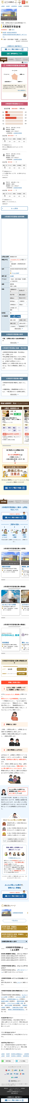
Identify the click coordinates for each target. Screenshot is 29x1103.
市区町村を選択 (21, 669)
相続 (17, 1074)
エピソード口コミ (18, 59)
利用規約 (23, 1088)
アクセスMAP (15, 273)
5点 (3, 112)
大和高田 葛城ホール (12, 999)
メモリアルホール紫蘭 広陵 (15, 1003)
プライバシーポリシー (14, 1088)
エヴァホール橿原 (20, 997)
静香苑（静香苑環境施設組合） (16, 1009)
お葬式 (15, 1070)
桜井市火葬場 (8, 1005)
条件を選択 (22, 673)
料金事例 (11, 59)
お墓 (22, 1070)
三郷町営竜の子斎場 (17, 1007)
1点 (3, 123)
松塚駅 (12, 276)
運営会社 (6, 1088)
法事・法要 (9, 1074)
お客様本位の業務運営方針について (14, 1091)
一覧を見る (14, 920)
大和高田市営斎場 (17, 133)
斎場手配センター (16, 1081)
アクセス (25, 59)
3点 (3, 118)
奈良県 (4, 32)
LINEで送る (8, 1061)
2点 (3, 120)
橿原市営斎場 (20, 1001)
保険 (23, 1074)
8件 (13, 29)
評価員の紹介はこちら (15, 858)
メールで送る (22, 1061)
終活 (9, 1070)
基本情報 (3, 59)
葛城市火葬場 (4, 1001)
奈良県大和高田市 (12, 32)
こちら (8, 482)
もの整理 (15, 1077)
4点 (3, 115)
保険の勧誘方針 (14, 1093)
